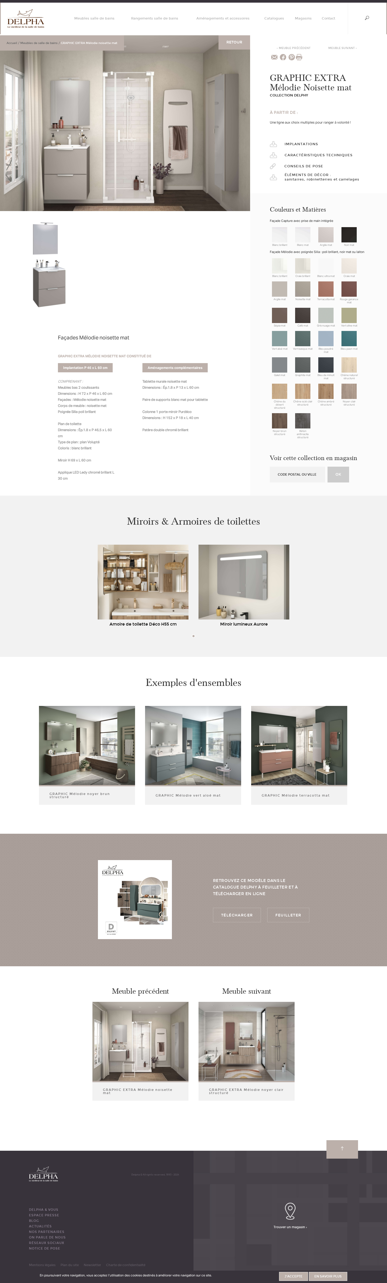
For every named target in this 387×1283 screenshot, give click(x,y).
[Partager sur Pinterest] (292, 57)
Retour (234, 42)
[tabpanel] (143, 587)
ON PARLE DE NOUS (47, 1237)
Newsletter (92, 1265)
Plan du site (70, 1265)
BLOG (34, 1221)
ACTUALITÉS (40, 1226)
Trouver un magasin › (290, 1227)
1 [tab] (193, 636)
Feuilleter (288, 915)
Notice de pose (44, 1248)
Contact (328, 18)
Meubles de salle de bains (39, 43)
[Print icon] (299, 57)
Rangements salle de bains (154, 18)
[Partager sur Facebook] (283, 57)
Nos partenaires (46, 1232)
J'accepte (293, 1276)
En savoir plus (328, 1276)
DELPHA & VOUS (43, 1210)
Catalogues (274, 18)
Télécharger (237, 915)
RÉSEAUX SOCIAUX (46, 1243)
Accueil (12, 43)
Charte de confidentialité (125, 1265)
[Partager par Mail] (274, 57)
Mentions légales (42, 1265)
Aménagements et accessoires (223, 18)
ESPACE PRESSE (44, 1215)
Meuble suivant (342, 48)
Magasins (303, 18)
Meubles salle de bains (94, 18)
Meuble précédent (294, 48)
